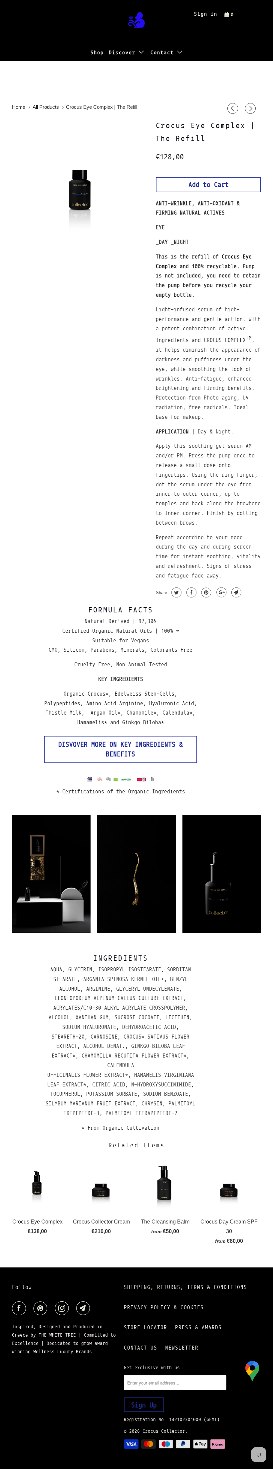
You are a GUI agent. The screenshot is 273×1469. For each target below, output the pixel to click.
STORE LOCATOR (145, 1327)
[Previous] (233, 108)
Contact (163, 52)
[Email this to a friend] (235, 592)
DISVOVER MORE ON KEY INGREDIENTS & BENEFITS (120, 749)
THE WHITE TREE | (61, 1335)
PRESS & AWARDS (198, 1327)
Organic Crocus (85, 694)
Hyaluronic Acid (171, 703)
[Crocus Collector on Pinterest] (41, 1308)
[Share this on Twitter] (175, 592)
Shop (97, 52)
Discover (124, 52)
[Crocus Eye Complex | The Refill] (80, 186)
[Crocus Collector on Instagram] (63, 1308)
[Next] (251, 108)
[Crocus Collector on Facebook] (20, 1308)
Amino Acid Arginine (114, 703)
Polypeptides (62, 703)
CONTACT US (140, 1348)
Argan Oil (104, 713)
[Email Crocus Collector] (84, 1308)
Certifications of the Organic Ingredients (122, 791)
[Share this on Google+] (220, 592)
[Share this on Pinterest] (205, 592)
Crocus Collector (163, 1431)
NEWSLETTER (181, 1348)
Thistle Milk (64, 713)
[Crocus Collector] (136, 22)
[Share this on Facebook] (190, 592)
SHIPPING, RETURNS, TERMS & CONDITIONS (185, 1287)
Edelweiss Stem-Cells (144, 694)
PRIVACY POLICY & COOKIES (164, 1307)
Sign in (205, 14)
